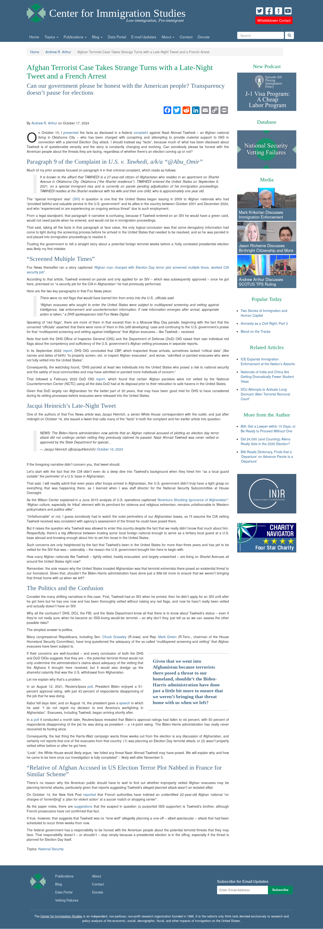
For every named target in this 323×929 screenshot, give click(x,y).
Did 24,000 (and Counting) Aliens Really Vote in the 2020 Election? (265, 441)
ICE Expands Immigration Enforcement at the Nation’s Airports (268, 361)
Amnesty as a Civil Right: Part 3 (264, 323)
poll (90, 686)
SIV (76, 199)
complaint (141, 132)
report (67, 350)
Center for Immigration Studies (117, 13)
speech (124, 703)
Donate (204, 36)
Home (34, 36)
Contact (186, 36)
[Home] (36, 11)
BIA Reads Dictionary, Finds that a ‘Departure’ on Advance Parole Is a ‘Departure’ (267, 456)
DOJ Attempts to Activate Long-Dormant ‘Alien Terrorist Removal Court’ (265, 394)
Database (266, 122)
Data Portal (117, 36)
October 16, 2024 (110, 449)
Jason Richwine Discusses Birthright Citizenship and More (266, 248)
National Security (51, 848)
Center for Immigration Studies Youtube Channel (288, 10)
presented (71, 132)
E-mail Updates (143, 36)
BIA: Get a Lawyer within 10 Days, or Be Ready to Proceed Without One (268, 428)
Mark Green (167, 636)
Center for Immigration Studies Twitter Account (259, 10)
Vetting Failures (67, 900)
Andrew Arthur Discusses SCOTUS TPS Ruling (261, 281)
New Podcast (267, 66)
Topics (50, 36)
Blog (96, 36)
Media (267, 180)
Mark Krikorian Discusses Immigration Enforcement (261, 214)
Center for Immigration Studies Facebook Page (269, 10)
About (167, 36)
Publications (74, 36)
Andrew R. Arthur (58, 51)
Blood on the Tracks (256, 331)
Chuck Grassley (114, 636)
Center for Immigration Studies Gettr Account (278, 10)
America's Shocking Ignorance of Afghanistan (192, 499)
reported (89, 794)
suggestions (83, 806)
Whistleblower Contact (274, 20)
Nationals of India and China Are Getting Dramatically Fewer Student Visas (267, 376)
